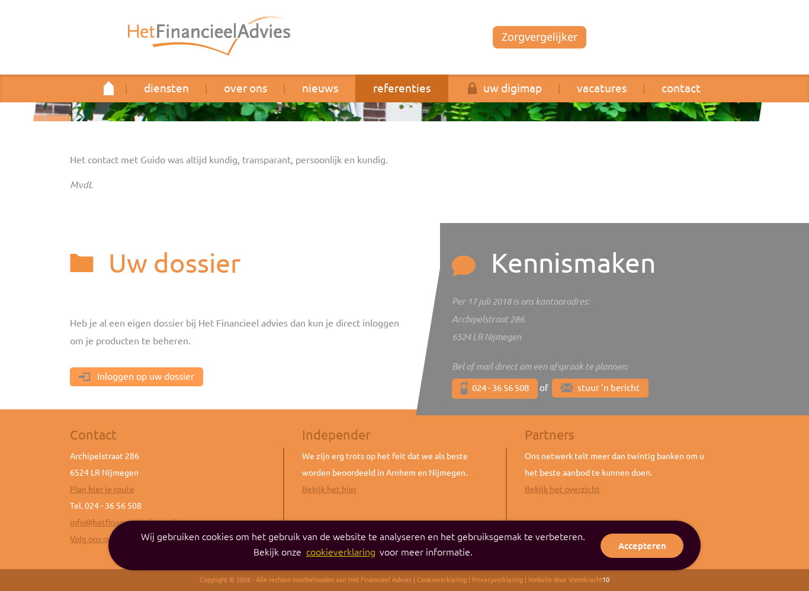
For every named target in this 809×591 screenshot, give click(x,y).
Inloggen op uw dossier (144, 376)
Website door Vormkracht (568, 579)
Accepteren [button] (642, 546)
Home (109, 88)
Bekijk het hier (329, 489)
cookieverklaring (340, 552)
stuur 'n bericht (608, 388)
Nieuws (320, 88)
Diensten (166, 88)
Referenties (402, 88)
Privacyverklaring (497, 579)
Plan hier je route (102, 489)
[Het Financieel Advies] (209, 36)
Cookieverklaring (442, 579)
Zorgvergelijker (539, 37)
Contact (681, 88)
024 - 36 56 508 (500, 388)
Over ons (245, 88)
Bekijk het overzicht (562, 489)
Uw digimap (512, 88)
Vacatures (602, 88)
